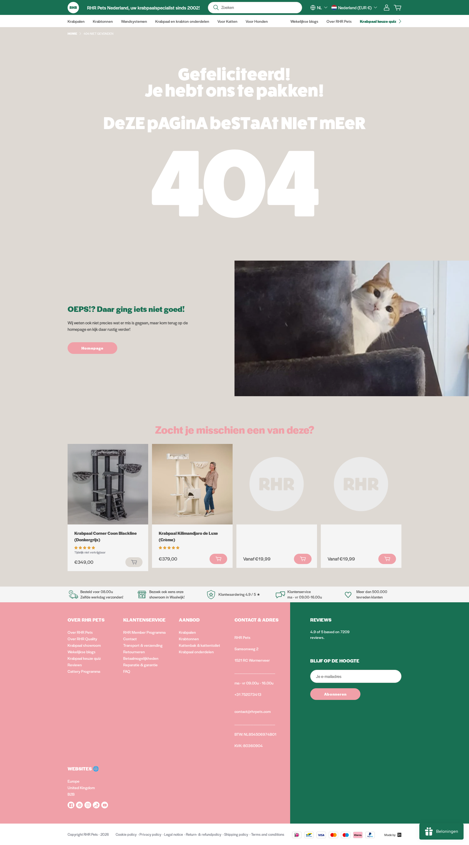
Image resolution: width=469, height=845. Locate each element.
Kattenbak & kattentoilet (199, 645)
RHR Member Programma (144, 632)
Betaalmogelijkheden (141, 658)
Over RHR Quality (82, 638)
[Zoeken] (216, 7)
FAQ (126, 671)
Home (72, 33)
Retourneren (134, 651)
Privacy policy (150, 834)
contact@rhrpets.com (252, 711)
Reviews (75, 664)
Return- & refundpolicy (203, 834)
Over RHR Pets (80, 632)
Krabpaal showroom (84, 645)
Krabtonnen (189, 638)
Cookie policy (126, 834)
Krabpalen (187, 632)
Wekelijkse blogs (82, 651)
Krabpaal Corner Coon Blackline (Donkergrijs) (105, 536)
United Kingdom (81, 787)
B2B (71, 794)
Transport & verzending (143, 645)
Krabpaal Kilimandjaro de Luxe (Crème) (188, 536)
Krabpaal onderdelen (196, 651)
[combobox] (322, 7)
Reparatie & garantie (140, 664)
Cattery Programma (84, 671)
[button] (85, 547)
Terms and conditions (267, 834)
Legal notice (173, 834)
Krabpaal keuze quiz (84, 658)
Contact (130, 638)
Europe (74, 781)
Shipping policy (236, 834)
